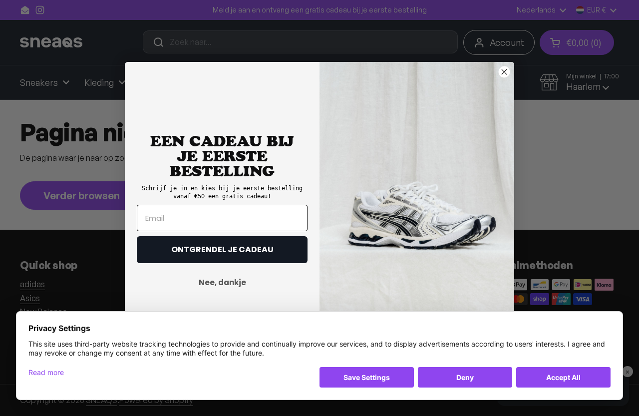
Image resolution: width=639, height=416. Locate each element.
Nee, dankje (222, 282)
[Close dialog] (504, 72)
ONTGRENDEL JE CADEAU (222, 249)
